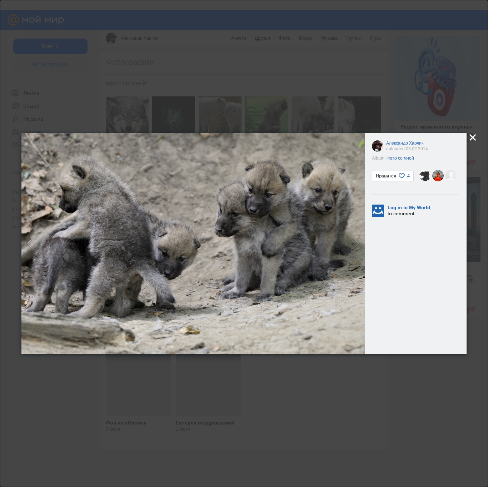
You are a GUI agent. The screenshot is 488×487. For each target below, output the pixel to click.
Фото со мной (400, 158)
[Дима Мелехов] (438, 175)
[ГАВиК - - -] (424, 175)
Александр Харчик (404, 143)
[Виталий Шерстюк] (451, 175)
